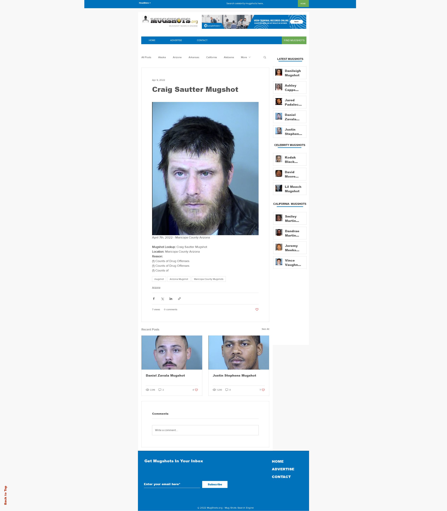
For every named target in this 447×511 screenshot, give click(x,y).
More (244, 57)
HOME (278, 461)
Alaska (162, 57)
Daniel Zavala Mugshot (165, 375)
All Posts (146, 57)
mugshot (159, 279)
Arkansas (194, 57)
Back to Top (5, 495)
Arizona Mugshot (179, 279)
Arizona (177, 57)
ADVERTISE (283, 469)
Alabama (229, 57)
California (211, 57)
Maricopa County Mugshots (209, 279)
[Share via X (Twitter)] (162, 298)
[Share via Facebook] (153, 298)
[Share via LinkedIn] (171, 298)
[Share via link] (179, 298)
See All (265, 329)
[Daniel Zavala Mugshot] (172, 353)
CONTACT (281, 477)
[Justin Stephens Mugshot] (238, 353)
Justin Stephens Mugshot (234, 375)
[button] (264, 57)
